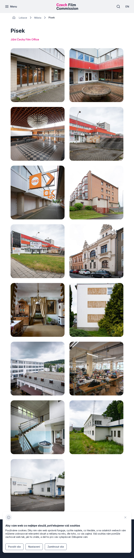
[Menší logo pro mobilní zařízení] (67, 8)
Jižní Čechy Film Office (25, 39)
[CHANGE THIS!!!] (14, 17)
